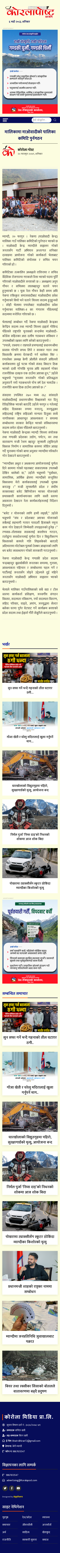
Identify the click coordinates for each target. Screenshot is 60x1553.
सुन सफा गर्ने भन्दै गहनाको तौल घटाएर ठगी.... (30, 690)
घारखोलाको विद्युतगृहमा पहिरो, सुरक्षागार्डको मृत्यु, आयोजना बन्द (30, 788)
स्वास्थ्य (46, 1517)
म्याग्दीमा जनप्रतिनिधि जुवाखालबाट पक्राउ (30, 1339)
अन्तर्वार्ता (46, 1525)
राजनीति (6, 1539)
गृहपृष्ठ (5, 1517)
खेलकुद (46, 1532)
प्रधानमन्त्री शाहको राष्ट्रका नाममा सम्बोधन (30, 1289)
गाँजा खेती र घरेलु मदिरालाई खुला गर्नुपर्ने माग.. (30, 1090)
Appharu (18, 1497)
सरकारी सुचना (29, 1539)
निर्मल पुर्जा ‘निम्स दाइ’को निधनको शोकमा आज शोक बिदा (30, 837)
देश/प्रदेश (27, 1517)
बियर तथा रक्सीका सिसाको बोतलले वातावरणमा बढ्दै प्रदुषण (30, 1389)
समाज (45, 1539)
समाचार (6, 1525)
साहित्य (25, 1532)
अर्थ (4, 1532)
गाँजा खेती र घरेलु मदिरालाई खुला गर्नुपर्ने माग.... (30, 739)
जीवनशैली (27, 1525)
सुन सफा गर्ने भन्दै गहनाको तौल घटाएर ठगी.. (30, 1040)
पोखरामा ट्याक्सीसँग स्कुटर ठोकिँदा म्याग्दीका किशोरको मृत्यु (30, 886)
